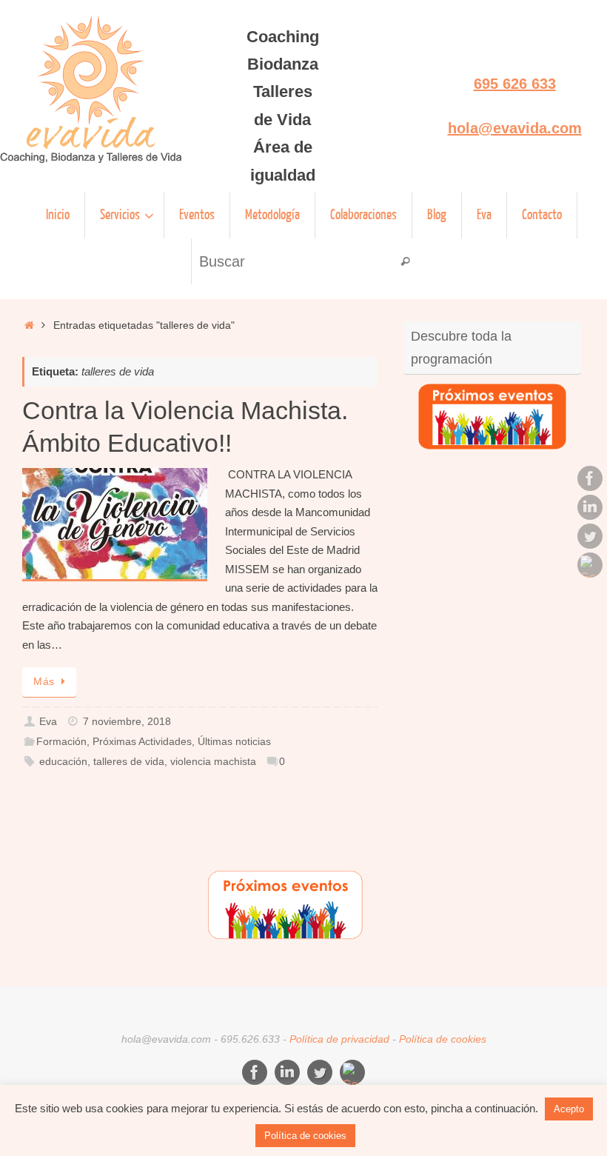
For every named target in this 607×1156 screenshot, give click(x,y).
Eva (48, 721)
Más (44, 681)
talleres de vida (128, 761)
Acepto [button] (569, 1109)
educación (63, 761)
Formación (61, 741)
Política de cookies (442, 1039)
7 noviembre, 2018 (127, 721)
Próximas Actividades (142, 741)
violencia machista (213, 761)
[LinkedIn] (590, 507)
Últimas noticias (234, 741)
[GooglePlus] (590, 565)
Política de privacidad (339, 1039)
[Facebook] (590, 478)
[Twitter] (590, 536)
